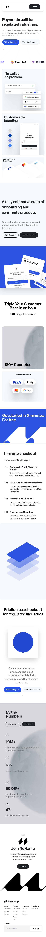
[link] (29, 235)
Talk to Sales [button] (9, 42)
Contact (15, 911)
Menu (35, 7)
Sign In (25, 908)
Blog (24, 911)
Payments (6, 911)
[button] (10, 235)
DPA (14, 919)
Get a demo (16, 908)
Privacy (15, 914)
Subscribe (36, 928)
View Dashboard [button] (28, 42)
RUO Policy (35, 908)
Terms (15, 917)
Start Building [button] (11, 690)
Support (25, 914)
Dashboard (7, 908)
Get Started (23, 866)
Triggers (6, 914)
